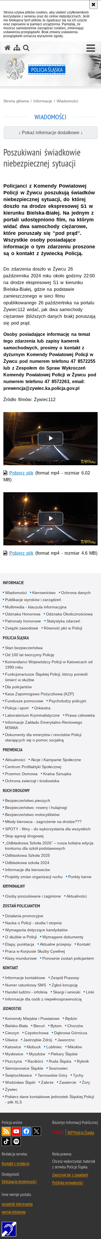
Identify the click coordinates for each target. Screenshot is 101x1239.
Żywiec (11, 1089)
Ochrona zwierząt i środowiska (32, 781)
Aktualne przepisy (55, 944)
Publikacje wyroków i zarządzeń (33, 599)
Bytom (56, 1026)
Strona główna (16, 101)
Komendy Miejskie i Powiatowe (32, 1018)
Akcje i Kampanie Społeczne (56, 759)
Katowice (13, 1047)
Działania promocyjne (24, 916)
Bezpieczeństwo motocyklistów (32, 814)
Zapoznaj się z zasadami (70, 1174)
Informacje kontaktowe (25, 977)
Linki (90, 992)
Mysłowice (14, 1054)
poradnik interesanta (17, 1204)
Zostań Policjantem (21, 906)
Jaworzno (66, 1040)
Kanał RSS (6, 1131)
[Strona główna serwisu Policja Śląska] (7, 47)
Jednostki (12, 1008)
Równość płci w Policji (63, 628)
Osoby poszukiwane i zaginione (33, 896)
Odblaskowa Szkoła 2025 (27, 855)
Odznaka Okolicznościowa (69, 614)
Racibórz (35, 1061)
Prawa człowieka (80, 715)
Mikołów (75, 1047)
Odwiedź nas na (16, 1131)
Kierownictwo (44, 592)
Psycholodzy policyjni (67, 701)
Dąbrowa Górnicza (70, 1033)
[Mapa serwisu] (16, 47)
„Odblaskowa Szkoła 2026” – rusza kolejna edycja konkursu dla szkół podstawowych (49, 846)
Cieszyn (12, 1033)
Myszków (37, 1054)
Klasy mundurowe (21, 958)
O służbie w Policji (21, 937)
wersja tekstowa (14, 1212)
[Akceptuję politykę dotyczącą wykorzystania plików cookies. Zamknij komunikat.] (93, 4)
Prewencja (12, 750)
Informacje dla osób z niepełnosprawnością (43, 999)
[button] (90, 48)
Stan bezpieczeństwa (24, 648)
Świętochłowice (18, 1075)
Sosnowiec (58, 1068)
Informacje (42, 101)
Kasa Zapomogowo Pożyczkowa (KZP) (39, 694)
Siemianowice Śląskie (24, 1068)
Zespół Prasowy (65, 977)
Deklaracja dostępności (19, 1181)
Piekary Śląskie (64, 1054)
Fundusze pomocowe (24, 701)
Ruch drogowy (16, 790)
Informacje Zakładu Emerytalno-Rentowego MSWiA (43, 725)
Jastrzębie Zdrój (37, 1040)
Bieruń (39, 1026)
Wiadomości (67, 101)
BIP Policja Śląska (81, 1132)
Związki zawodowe (21, 628)
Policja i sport (17, 708)
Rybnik (83, 1061)
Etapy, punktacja (19, 944)
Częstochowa (37, 1033)
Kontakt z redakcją (15, 1163)
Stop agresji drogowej (24, 836)
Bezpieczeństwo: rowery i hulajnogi (36, 807)
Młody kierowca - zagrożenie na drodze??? (43, 821)
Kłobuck (34, 1047)
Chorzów (75, 1026)
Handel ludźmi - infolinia (26, 992)
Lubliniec (54, 1047)
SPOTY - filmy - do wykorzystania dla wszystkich (48, 829)
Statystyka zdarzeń (63, 621)
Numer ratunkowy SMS (25, 985)
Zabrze (47, 1082)
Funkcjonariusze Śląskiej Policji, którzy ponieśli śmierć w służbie (46, 677)
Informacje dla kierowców (27, 869)
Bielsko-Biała (16, 1026)
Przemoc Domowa (21, 774)
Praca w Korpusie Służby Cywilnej (35, 951)
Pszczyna (13, 1061)
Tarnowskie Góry (52, 1075)
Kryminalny (14, 886)
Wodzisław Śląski (20, 1082)
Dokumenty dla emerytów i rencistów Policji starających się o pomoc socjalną (43, 737)
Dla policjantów (18, 687)
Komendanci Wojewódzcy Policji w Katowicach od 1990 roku (49, 664)
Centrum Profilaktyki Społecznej (33, 766)
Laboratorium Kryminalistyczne (32, 715)
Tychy (78, 1075)
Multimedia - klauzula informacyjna (35, 607)
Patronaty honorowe (23, 621)
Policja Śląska (16, 638)
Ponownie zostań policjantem (68, 958)
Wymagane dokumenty (62, 937)
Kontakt (83, 944)
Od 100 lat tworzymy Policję (29, 655)
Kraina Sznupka (57, 774)
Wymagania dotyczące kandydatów (36, 930)
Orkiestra (42, 708)
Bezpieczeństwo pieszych (27, 800)
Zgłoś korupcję (65, 985)
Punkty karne (79, 876)
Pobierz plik (21, 473)
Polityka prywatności (67, 1182)
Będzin (71, 1018)
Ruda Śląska (60, 1061)
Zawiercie (67, 1082)
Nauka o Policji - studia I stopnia (33, 923)
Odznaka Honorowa (22, 614)
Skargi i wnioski (66, 992)
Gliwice (11, 1040)
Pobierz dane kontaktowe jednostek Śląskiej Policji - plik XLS (49, 1099)
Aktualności (15, 759)
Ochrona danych (76, 592)
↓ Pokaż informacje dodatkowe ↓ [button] (51, 132)
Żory (86, 1082)
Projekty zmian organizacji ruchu (34, 876)
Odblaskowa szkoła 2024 (27, 862)
